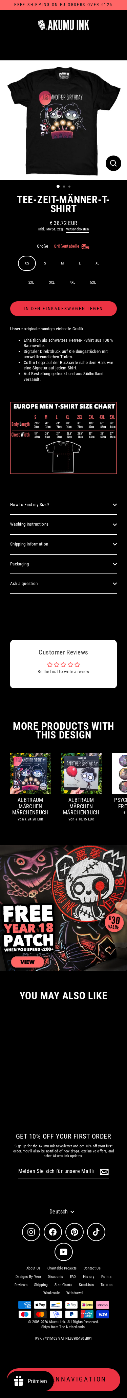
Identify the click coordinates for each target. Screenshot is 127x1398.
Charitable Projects (62, 1268)
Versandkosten (77, 229)
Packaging (19, 563)
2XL (31, 282)
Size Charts (63, 1285)
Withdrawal (74, 1293)
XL (98, 263)
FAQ (73, 1277)
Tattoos (106, 1285)
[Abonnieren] (103, 1171)
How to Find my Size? (29, 504)
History (88, 1277)
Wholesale (51, 1293)
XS (27, 263)
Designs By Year (28, 1277)
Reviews (21, 1285)
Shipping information (29, 544)
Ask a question (24, 583)
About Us (33, 1268)
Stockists (86, 1285)
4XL (73, 282)
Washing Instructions (29, 524)
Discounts (55, 1277)
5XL (93, 282)
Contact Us (92, 1268)
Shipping (41, 1285)
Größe (59, 246)
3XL (52, 282)
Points (106, 1277)
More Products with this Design (63, 730)
